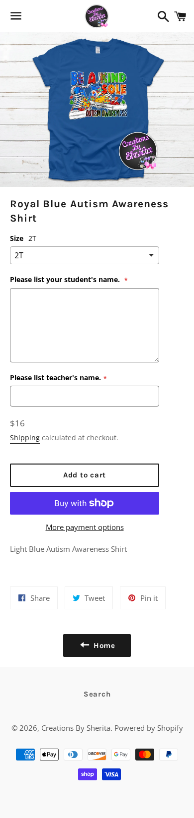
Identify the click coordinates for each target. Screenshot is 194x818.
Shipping (25, 437)
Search (97, 694)
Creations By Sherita (75, 728)
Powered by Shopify (148, 728)
